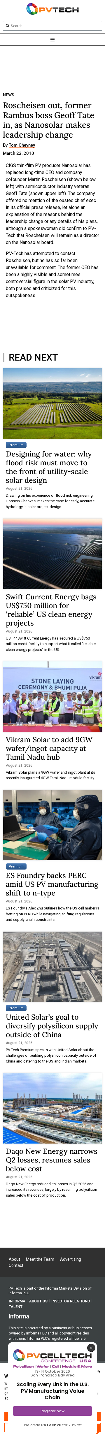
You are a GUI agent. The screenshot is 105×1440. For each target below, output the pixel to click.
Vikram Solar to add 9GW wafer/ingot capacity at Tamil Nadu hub (49, 748)
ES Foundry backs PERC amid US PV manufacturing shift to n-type (52, 884)
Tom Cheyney (22, 145)
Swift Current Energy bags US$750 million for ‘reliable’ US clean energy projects (51, 610)
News (8, 95)
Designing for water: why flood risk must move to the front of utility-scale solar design (49, 467)
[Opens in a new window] (19, 1316)
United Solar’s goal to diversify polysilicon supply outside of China (52, 1025)
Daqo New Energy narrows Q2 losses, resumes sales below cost (51, 1159)
